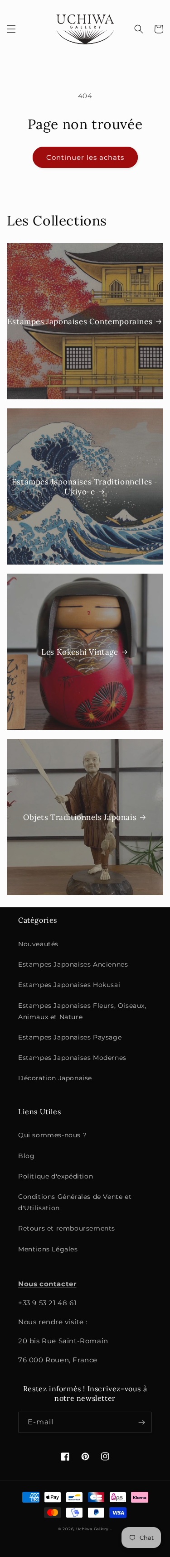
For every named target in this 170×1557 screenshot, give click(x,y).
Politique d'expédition (55, 1176)
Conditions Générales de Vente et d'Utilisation (74, 1202)
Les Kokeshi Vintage (79, 652)
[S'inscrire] (141, 1422)
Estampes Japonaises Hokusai (69, 985)
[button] (11, 29)
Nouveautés (38, 944)
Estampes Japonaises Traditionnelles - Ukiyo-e (85, 487)
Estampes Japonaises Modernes (72, 1058)
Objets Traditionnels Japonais (79, 817)
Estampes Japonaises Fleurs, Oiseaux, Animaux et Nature (82, 1011)
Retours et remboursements (66, 1228)
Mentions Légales (48, 1249)
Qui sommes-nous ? (52, 1135)
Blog (26, 1156)
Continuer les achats (85, 157)
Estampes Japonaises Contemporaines (79, 321)
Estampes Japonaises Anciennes (73, 964)
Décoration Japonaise (55, 1078)
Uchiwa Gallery (92, 1529)
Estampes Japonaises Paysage (69, 1037)
